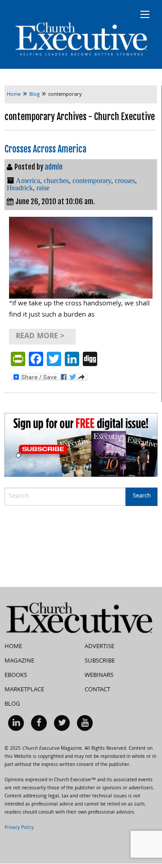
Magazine (19, 661)
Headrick (20, 188)
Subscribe (100, 661)
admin (54, 166)
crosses (125, 180)
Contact (97, 690)
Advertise (99, 647)
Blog (12, 704)
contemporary (91, 180)
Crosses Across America (45, 149)
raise (43, 188)
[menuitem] (15, 723)
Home (13, 647)
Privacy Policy (19, 828)
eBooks (15, 675)
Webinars (99, 675)
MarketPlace (24, 690)
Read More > (40, 337)
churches (56, 180)
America (28, 180)
